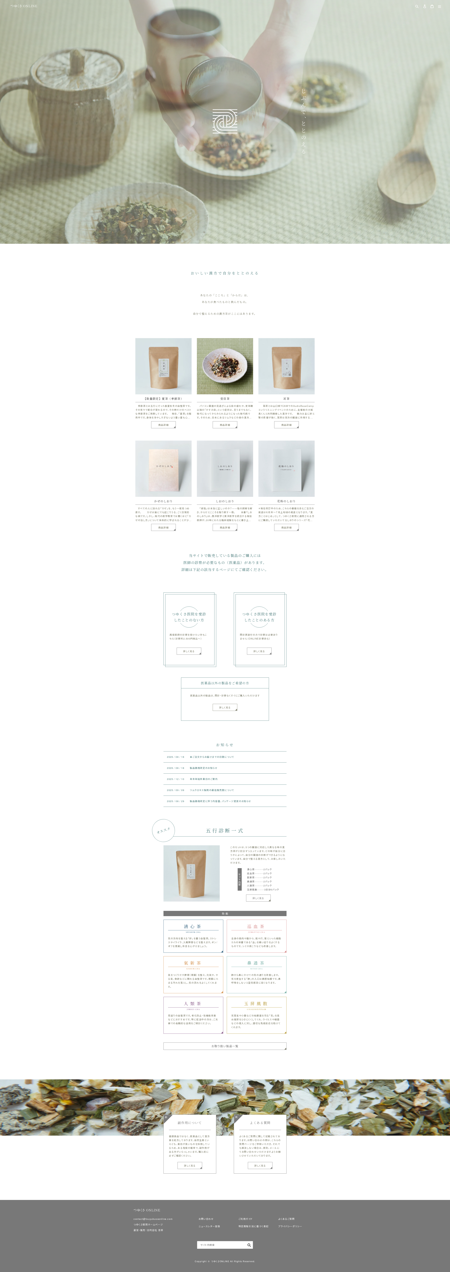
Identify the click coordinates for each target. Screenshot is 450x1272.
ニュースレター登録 (209, 1226)
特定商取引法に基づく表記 (254, 1226)
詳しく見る (225, 707)
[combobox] (225, 1245)
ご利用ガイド (246, 1219)
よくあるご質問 (286, 1219)
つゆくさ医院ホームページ (148, 1224)
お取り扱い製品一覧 (224, 1046)
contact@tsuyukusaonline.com (153, 1219)
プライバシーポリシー (290, 1226)
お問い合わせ (206, 1219)
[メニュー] (439, 6)
